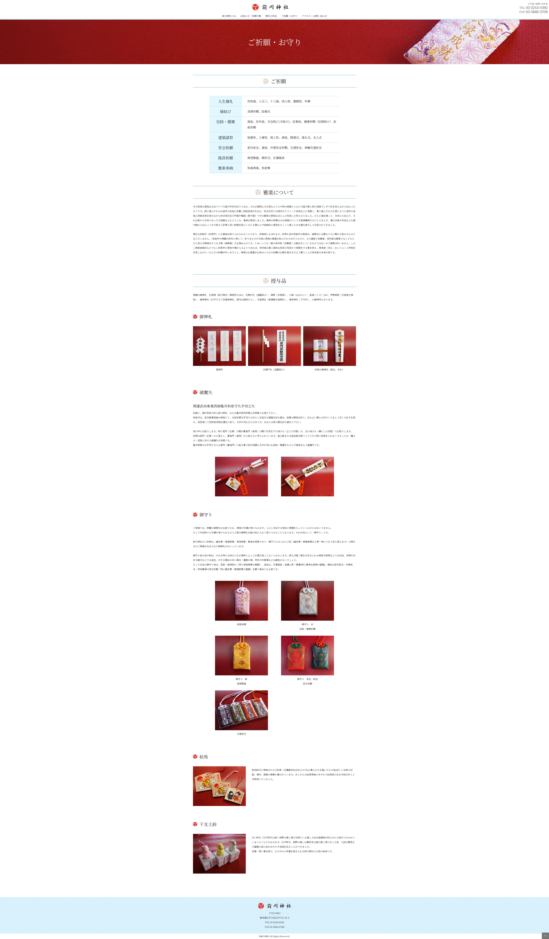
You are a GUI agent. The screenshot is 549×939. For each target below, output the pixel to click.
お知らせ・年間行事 (250, 16)
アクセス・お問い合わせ (314, 16)
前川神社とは (229, 16)
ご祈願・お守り (289, 16)
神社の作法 (271, 16)
